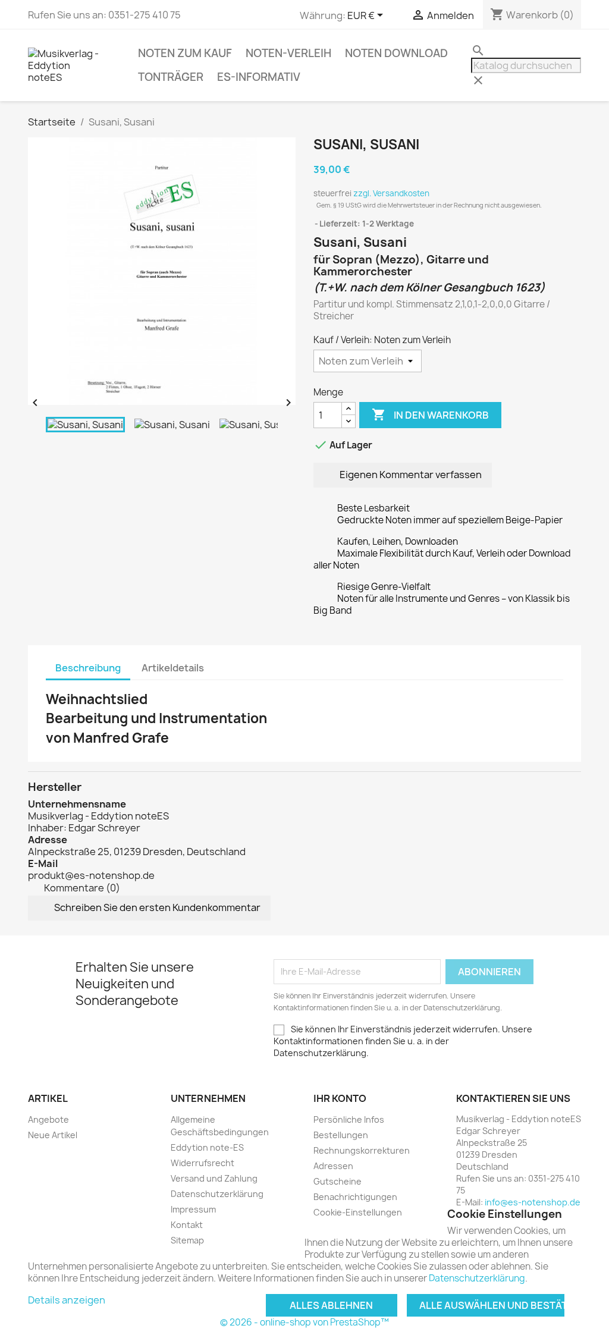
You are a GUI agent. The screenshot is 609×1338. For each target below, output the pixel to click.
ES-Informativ (258, 77)
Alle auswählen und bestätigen (491, 1305)
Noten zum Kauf (185, 53)
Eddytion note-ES (207, 1147)
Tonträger (170, 77)
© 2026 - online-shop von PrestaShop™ (304, 1322)
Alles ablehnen (331, 1305)
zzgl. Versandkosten (391, 193)
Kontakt (187, 1224)
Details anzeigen (66, 1299)
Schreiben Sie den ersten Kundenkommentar (156, 906)
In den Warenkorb (430, 414)
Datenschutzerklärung (217, 1193)
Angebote (48, 1119)
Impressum (193, 1209)
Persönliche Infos (348, 1119)
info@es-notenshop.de (532, 1202)
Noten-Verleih (288, 53)
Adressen (333, 1165)
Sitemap (187, 1240)
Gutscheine (337, 1181)
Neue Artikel (52, 1135)
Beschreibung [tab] (88, 667)
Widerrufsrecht (202, 1163)
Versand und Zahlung (214, 1178)
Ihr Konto (339, 1098)
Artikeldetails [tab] (173, 667)
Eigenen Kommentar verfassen (410, 474)
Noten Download (396, 53)
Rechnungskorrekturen (361, 1150)
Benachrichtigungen (355, 1196)
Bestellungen (340, 1135)
